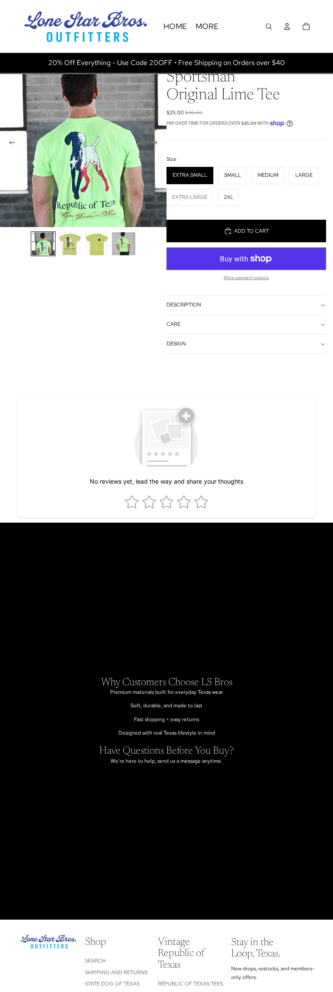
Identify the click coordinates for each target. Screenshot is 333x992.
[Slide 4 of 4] (123, 244)
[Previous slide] (9, 143)
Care (173, 324)
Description (183, 304)
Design (176, 343)
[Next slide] (156, 143)
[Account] (287, 26)
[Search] (268, 26)
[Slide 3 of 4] (96, 244)
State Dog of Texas (112, 983)
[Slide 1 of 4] (43, 244)
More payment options (246, 277)
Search (95, 960)
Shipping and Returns (116, 972)
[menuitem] (207, 26)
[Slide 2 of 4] (70, 244)
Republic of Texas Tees (190, 983)
